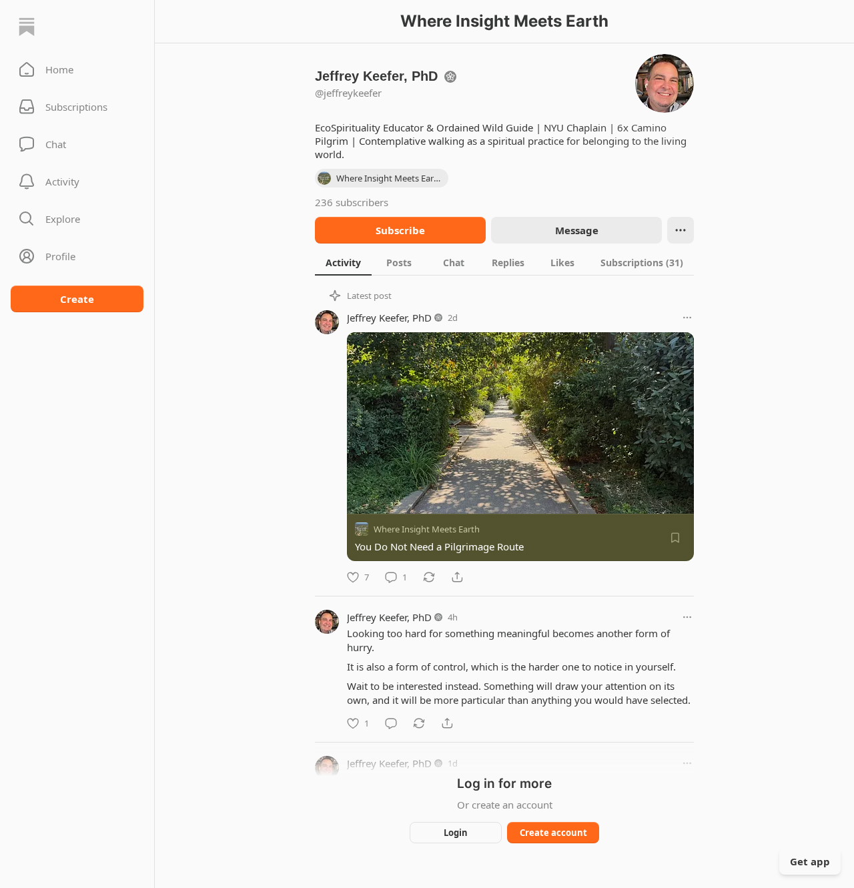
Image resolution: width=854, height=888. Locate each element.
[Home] (27, 27)
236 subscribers (351, 202)
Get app (810, 861)
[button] (77, 69)
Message (576, 230)
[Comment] (391, 723)
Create (77, 299)
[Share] (457, 577)
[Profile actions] (680, 230)
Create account (553, 833)
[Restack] (429, 577)
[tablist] (504, 262)
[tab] (343, 262)
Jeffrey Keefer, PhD (389, 317)
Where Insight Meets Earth (427, 529)
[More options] (687, 317)
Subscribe (400, 230)
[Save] (675, 537)
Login (456, 833)
